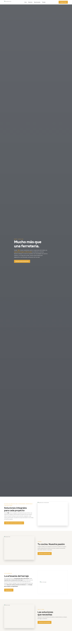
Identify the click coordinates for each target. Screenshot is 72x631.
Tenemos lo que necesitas (44, 622)
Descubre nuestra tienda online (22, 261)
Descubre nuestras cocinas (44, 553)
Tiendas (43, 2)
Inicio (25, 2)
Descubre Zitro (9, 590)
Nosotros (30, 2)
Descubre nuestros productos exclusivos (14, 522)
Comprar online (63, 2)
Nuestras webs (37, 2)
